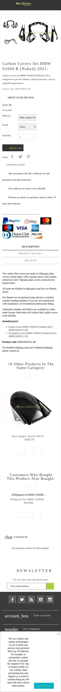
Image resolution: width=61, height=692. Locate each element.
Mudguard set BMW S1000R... (28, 499)
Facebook (12, 599)
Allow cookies (44, 685)
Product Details (30, 253)
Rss (31, 599)
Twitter (21, 599)
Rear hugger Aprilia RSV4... (29, 436)
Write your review (18, 97)
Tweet (20, 157)
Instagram (49, 599)
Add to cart (15, 148)
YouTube (40, 599)
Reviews (31, 260)
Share (12, 157)
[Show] (29, 451)
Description (30, 246)
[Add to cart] (21, 451)
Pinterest (28, 157)
